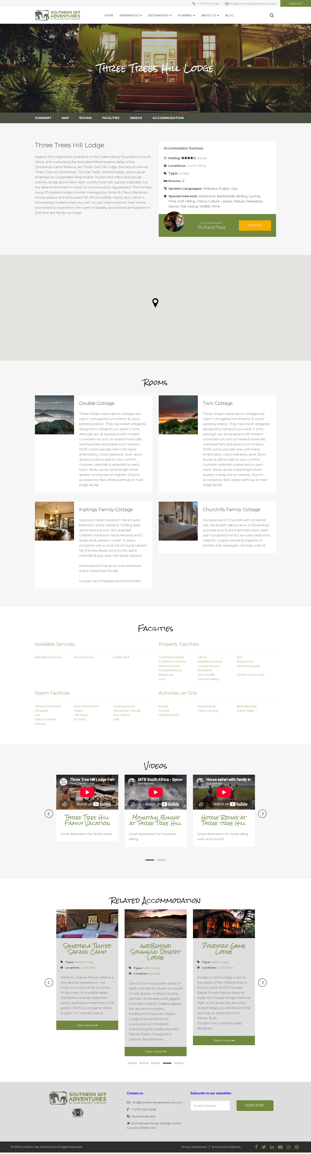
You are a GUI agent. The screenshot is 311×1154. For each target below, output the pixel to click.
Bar (239, 657)
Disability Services (210, 661)
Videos (136, 118)
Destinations (158, 15)
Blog (229, 15)
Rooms (85, 118)
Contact (296, 3)
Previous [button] (49, 813)
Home (109, 15)
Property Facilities (179, 644)
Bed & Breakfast (154, 933)
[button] (155, 303)
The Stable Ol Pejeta (155, 920)
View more (85, 1040)
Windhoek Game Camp (87, 948)
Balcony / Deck (45, 719)
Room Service (84, 657)
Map (65, 118)
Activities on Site (178, 693)
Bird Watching (246, 706)
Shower (40, 723)
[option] (87, 814)
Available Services (55, 644)
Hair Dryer (81, 714)
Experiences (129, 15)
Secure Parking (208, 679)
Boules (163, 706)
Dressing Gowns (124, 706)
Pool (162, 679)
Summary (43, 118)
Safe (116, 719)
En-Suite (80, 719)
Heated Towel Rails (48, 706)
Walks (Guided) (169, 714)
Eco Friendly (206, 674)
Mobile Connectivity (250, 674)
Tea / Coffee (121, 714)
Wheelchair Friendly (127, 710)
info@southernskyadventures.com (253, 3)
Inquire (254, 225)
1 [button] (150, 860)
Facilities (111, 118)
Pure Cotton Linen (86, 706)
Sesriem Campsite (223, 945)
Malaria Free (245, 661)
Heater (79, 710)
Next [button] (262, 813)
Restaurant (166, 674)
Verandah (41, 710)
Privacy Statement (194, 1146)
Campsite (217, 956)
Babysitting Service (48, 657)
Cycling (164, 710)
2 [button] (161, 860)
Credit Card (121, 657)
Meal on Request (248, 666)
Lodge (184, 173)
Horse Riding (206, 706)
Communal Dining (171, 657)
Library (202, 657)
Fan (37, 714)
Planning (185, 15)
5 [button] (179, 1063)
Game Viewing (208, 710)
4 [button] (167, 1063)
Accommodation (168, 118)
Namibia (86, 967)
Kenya (153, 938)
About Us (208, 15)
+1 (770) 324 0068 (143, 1109)
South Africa (196, 166)
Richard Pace (212, 227)
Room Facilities (52, 693)
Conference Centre (172, 661)
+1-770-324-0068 (207, 3)
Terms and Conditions (226, 1146)
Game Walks (245, 710)
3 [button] (155, 1063)
